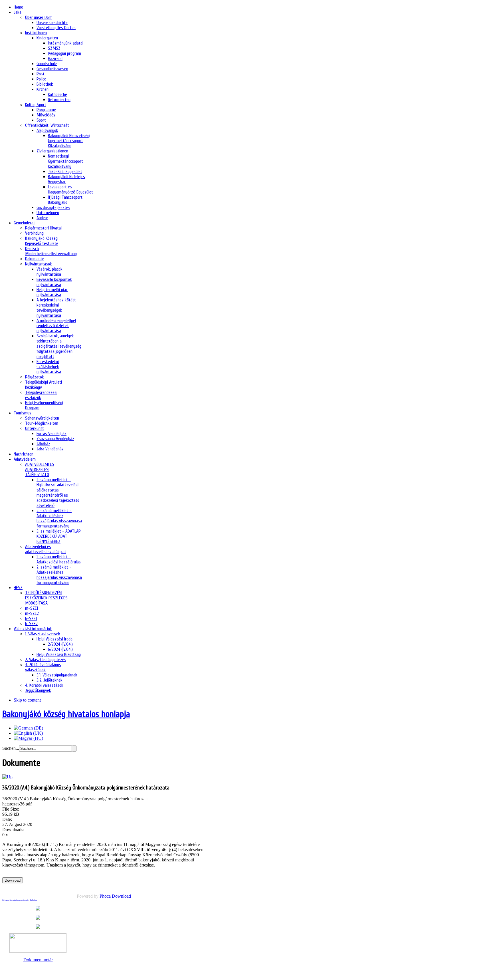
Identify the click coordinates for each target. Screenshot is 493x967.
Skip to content (27, 700)
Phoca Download (115, 896)
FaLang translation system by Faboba (19, 900)
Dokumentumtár (38, 959)
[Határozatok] (7, 776)
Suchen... (10, 748)
